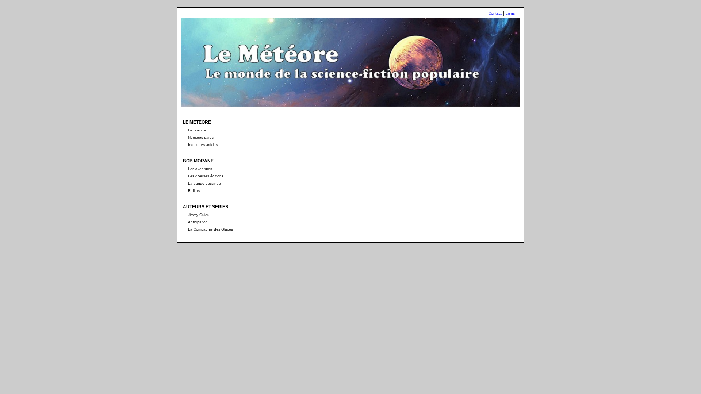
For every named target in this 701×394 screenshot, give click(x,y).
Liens (510, 13)
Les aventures (200, 169)
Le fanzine (197, 130)
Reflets (194, 191)
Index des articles (203, 145)
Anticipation (198, 222)
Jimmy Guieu (199, 215)
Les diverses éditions (205, 176)
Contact (495, 13)
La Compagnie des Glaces (210, 229)
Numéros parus (201, 137)
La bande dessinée (204, 183)
